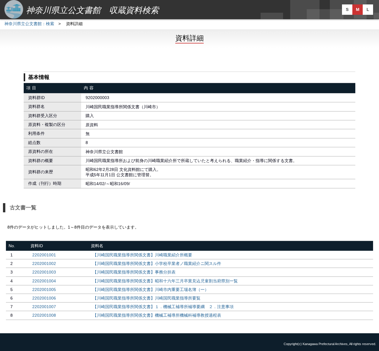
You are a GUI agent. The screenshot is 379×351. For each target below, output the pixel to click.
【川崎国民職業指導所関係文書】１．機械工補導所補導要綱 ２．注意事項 (163, 306)
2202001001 (44, 255)
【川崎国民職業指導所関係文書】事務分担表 (134, 272)
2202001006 (44, 298)
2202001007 (44, 306)
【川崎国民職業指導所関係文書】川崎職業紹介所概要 (142, 255)
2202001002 (44, 263)
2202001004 (44, 281)
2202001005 (44, 289)
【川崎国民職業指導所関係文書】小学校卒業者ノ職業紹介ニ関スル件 (157, 263)
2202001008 (44, 315)
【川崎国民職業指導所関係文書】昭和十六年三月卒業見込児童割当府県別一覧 (165, 281)
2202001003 (44, 272)
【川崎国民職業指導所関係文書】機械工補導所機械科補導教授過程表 (157, 315)
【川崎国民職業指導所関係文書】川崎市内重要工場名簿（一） (151, 289)
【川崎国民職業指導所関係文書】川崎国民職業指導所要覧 (146, 298)
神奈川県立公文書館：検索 (29, 23)
